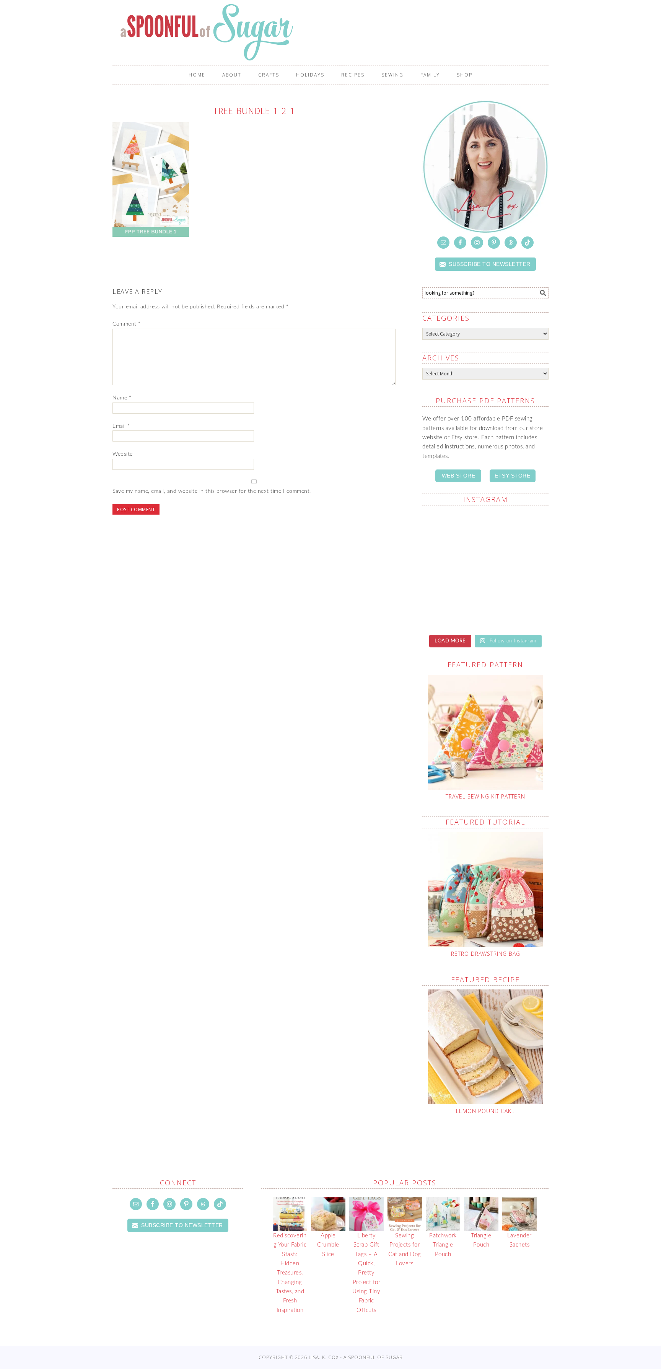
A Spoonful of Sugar (334, 32)
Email (121, 426)
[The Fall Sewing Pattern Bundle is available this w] (518, 569)
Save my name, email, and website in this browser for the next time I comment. (211, 491)
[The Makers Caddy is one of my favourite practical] (453, 607)
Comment (126, 324)
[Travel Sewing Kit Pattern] (485, 732)
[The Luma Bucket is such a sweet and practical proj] (453, 569)
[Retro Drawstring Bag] (485, 889)
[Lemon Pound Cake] (485, 1046)
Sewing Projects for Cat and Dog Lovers (404, 1249)
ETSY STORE (512, 476)
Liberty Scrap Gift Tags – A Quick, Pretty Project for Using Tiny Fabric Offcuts (366, 1273)
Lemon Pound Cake (485, 1111)
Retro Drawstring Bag (485, 953)
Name (121, 398)
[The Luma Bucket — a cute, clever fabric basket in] (518, 607)
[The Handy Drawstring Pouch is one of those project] (518, 531)
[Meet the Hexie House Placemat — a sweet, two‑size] (453, 531)
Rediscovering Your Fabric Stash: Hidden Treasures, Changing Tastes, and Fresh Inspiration (289, 1273)
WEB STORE (458, 476)
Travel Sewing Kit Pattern (485, 796)
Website (122, 454)
